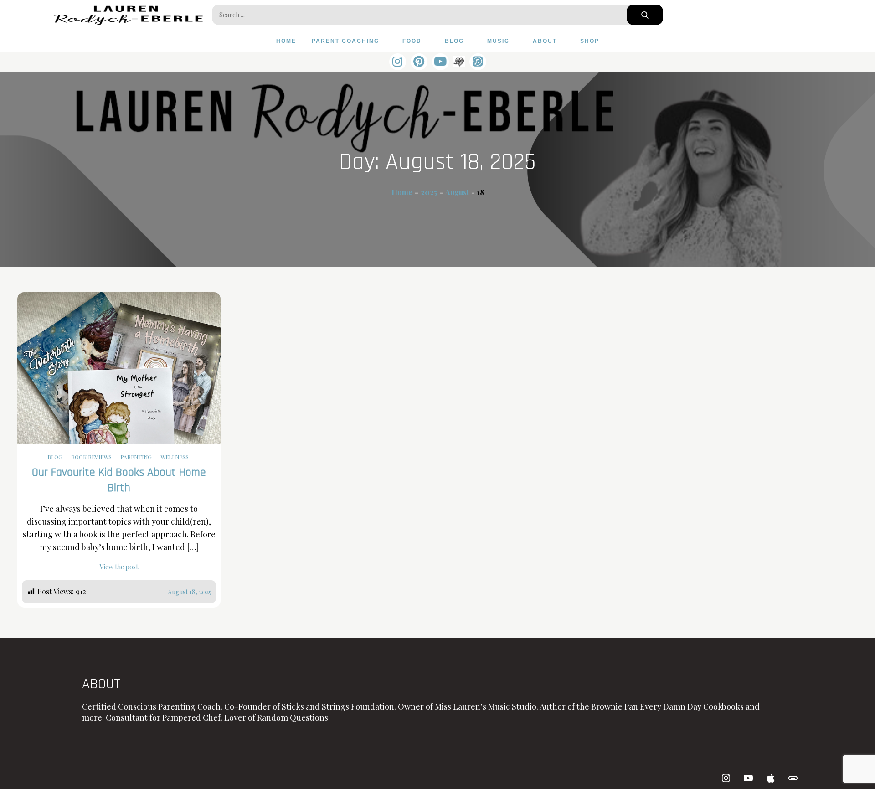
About (545, 41)
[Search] (645, 15)
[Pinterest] (419, 61)
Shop (589, 41)
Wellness (174, 456)
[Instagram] (397, 61)
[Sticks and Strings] (459, 61)
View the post (119, 566)
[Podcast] (477, 61)
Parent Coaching (345, 41)
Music (498, 41)
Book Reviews (91, 456)
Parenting (136, 456)
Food (412, 41)
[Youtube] (748, 777)
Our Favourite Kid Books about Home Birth (119, 480)
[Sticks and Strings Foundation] (793, 777)
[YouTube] (440, 61)
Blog (454, 41)
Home (286, 41)
